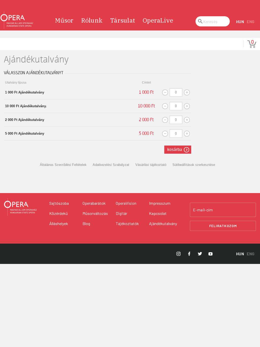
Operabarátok (94, 203)
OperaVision (126, 203)
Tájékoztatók (127, 223)
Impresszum (159, 203)
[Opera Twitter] (200, 254)
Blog (86, 223)
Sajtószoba (59, 203)
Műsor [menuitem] (64, 20)
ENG (251, 21)
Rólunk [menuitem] (92, 20)
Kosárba (174, 149)
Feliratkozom (223, 226)
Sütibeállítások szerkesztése (193, 165)
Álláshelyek (58, 223)
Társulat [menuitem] (122, 20)
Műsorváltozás (95, 213)
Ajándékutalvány (163, 223)
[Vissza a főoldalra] (17, 20)
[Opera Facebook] (189, 254)
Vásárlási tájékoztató (150, 165)
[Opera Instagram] (178, 254)
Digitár (121, 213)
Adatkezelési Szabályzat (111, 165)
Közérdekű (58, 213)
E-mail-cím (203, 210)
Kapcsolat (158, 213)
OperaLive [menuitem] (158, 20)
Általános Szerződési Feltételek (63, 165)
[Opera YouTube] (210, 254)
